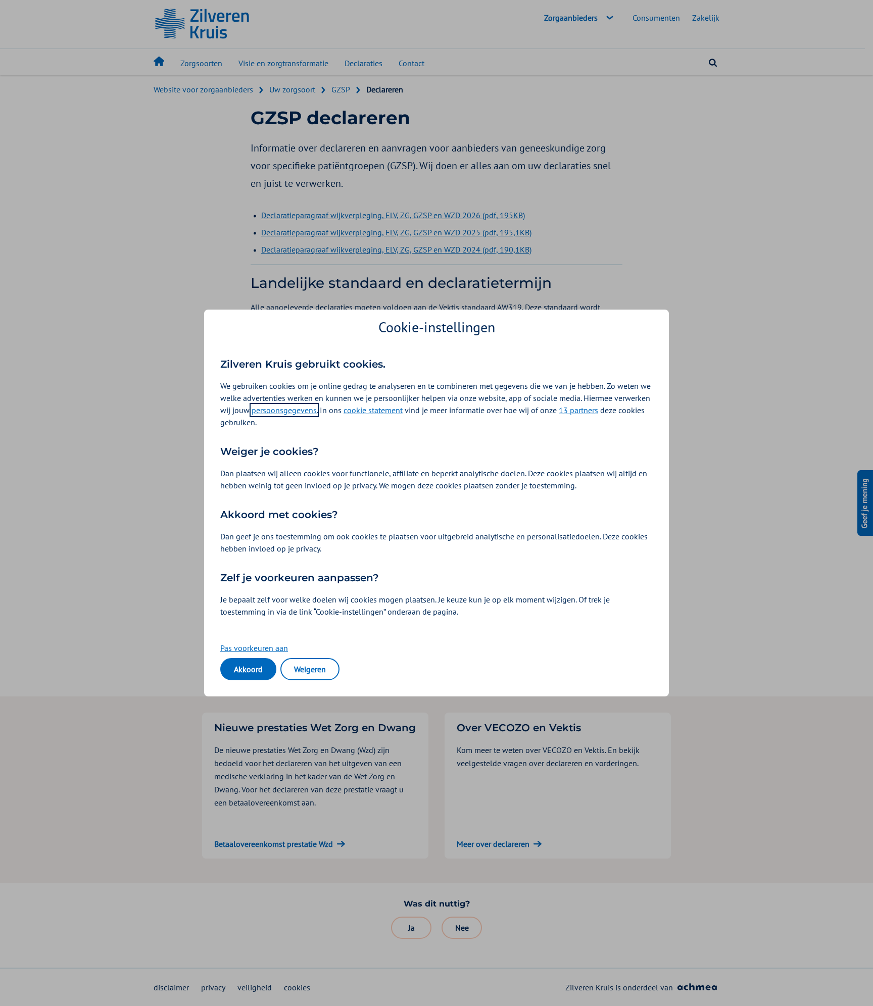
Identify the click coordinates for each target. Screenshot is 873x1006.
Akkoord (248, 669)
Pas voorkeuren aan (254, 648)
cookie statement (373, 410)
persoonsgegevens (284, 410)
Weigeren (310, 669)
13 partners (578, 410)
